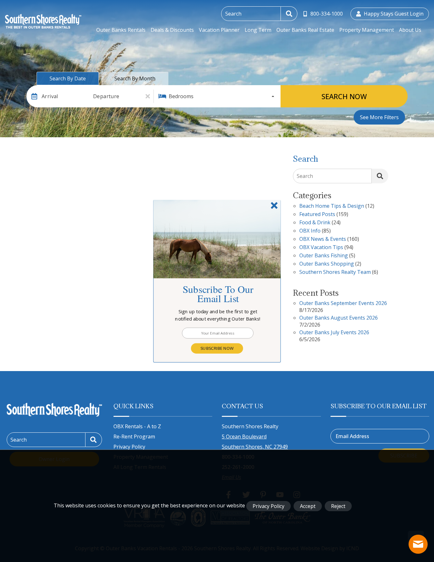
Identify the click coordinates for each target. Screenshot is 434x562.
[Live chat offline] (418, 544)
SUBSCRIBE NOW (216, 348)
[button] (218, 315)
